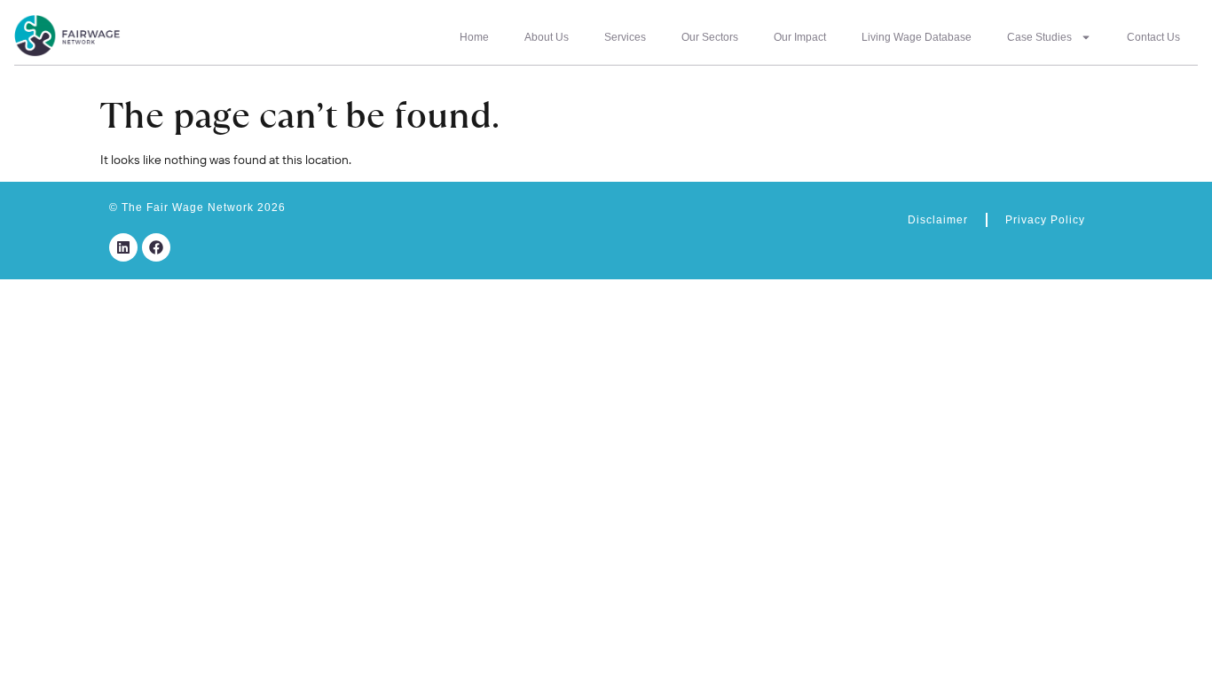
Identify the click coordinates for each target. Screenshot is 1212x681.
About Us (546, 37)
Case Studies (1039, 37)
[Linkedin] (123, 247)
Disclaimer (938, 220)
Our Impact (800, 37)
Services (625, 37)
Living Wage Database (917, 37)
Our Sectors (709, 37)
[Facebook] (156, 247)
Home (474, 37)
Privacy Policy (1045, 220)
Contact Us (1153, 37)
